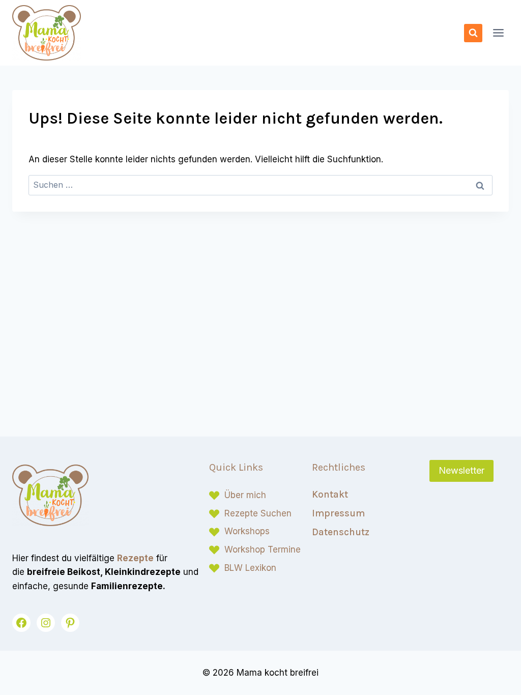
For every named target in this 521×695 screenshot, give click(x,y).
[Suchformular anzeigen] (473, 33)
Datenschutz (340, 532)
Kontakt (330, 494)
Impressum (338, 513)
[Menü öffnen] (498, 33)
